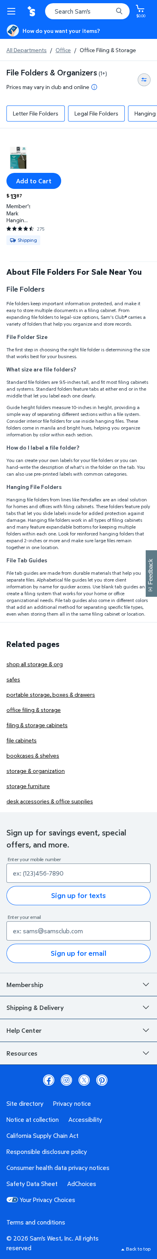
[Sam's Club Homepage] (32, 11)
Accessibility (85, 1119)
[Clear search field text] (109, 11)
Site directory (24, 1103)
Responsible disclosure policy (46, 1151)
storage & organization (35, 770)
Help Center (24, 1030)
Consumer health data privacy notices (57, 1167)
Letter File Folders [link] (35, 113)
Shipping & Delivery (35, 1007)
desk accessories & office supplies (49, 801)
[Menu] (12, 11)
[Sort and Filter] (144, 79)
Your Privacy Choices (47, 1199)
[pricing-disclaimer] (94, 87)
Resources (21, 1053)
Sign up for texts (78, 895)
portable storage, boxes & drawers (50, 694)
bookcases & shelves (32, 755)
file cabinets (21, 740)
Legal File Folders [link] (96, 113)
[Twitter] (84, 1080)
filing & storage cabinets (37, 725)
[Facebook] (49, 1080)
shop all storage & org (34, 664)
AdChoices (81, 1183)
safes (13, 679)
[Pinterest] (102, 1080)
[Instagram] (66, 1080)
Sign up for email (78, 953)
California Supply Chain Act (42, 1135)
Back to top (138, 1248)
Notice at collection (32, 1119)
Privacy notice (72, 1103)
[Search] (119, 11)
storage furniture (28, 786)
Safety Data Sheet (32, 1183)
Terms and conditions (35, 1222)
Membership (24, 984)
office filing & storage (33, 710)
